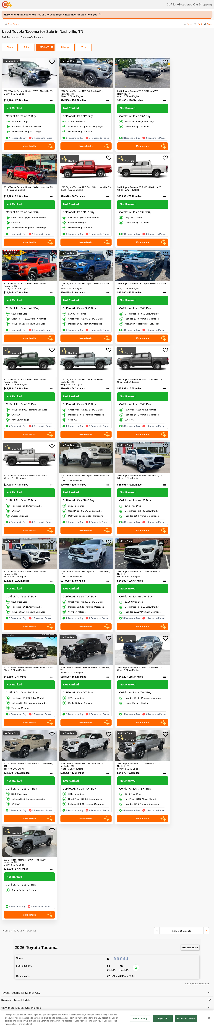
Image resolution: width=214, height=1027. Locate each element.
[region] (107, 1018)
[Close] (209, 1018)
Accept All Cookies (186, 1018)
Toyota (17, 930)
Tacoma (30, 930)
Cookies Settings (140, 1018)
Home (6, 930)
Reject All (162, 1018)
